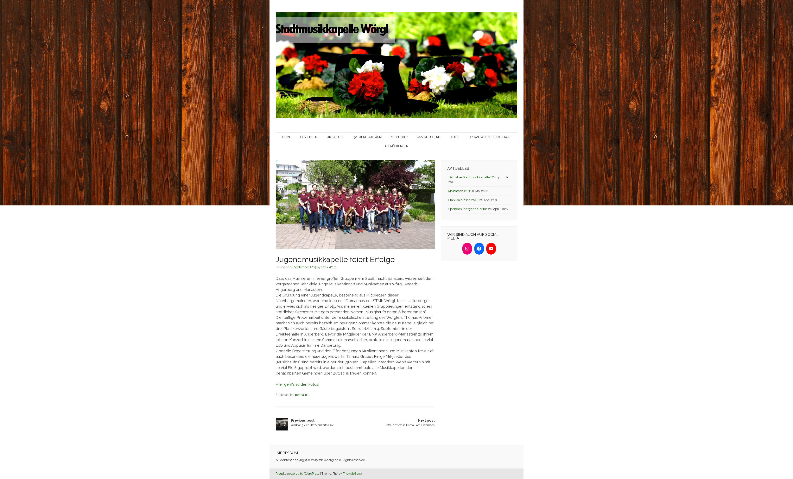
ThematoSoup (352, 473)
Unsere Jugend (428, 137)
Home (286, 137)
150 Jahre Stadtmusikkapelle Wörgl (474, 177)
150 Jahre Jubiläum (367, 137)
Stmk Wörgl (329, 267)
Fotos (454, 137)
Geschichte (309, 137)
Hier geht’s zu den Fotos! (297, 384)
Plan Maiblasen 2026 (463, 200)
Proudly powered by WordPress (297, 473)
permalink (301, 394)
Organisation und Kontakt (490, 137)
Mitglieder (399, 137)
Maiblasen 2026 (459, 191)
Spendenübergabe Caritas (467, 209)
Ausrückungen (396, 146)
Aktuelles (335, 137)
